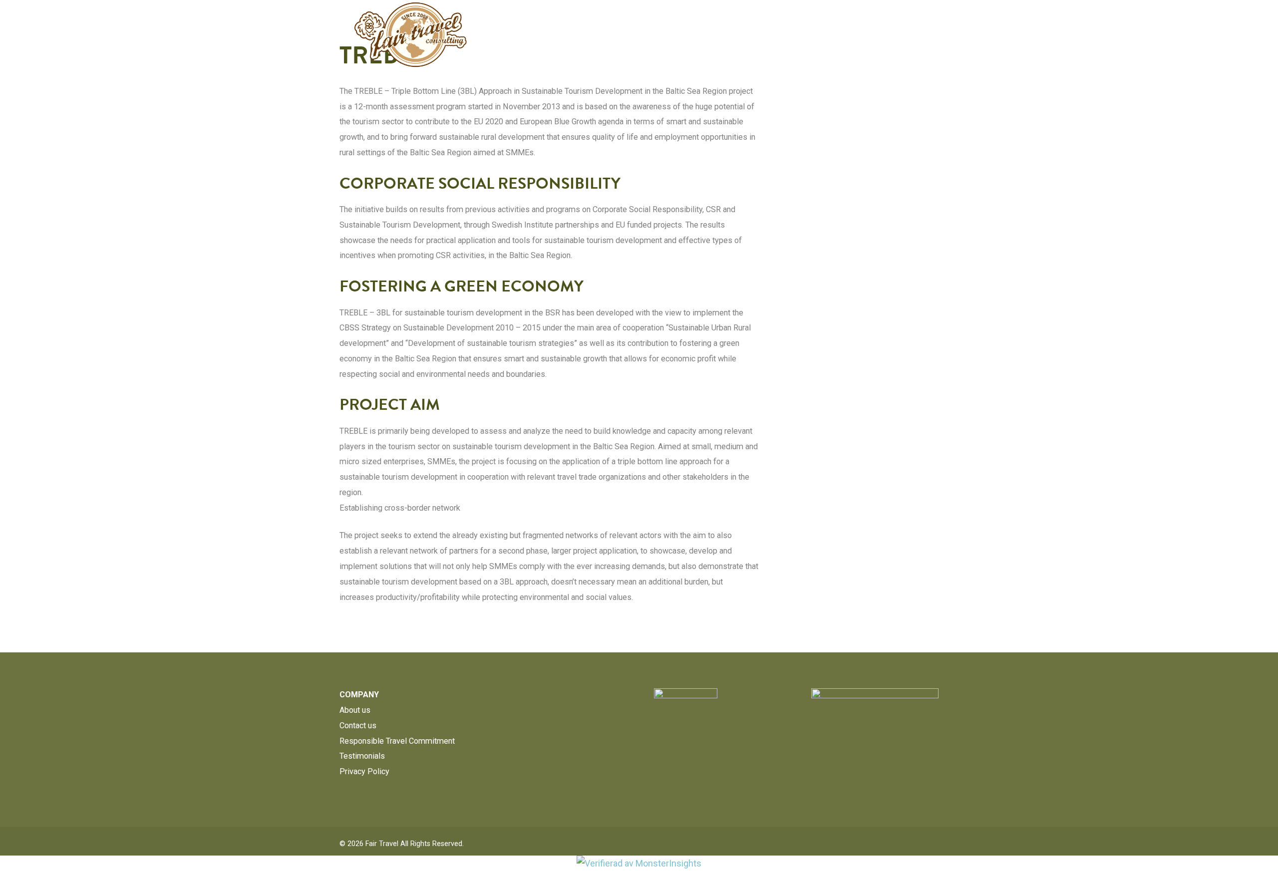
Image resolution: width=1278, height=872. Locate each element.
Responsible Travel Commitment (397, 741)
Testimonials (362, 756)
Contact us (357, 725)
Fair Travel (381, 844)
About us (354, 710)
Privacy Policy (364, 771)
